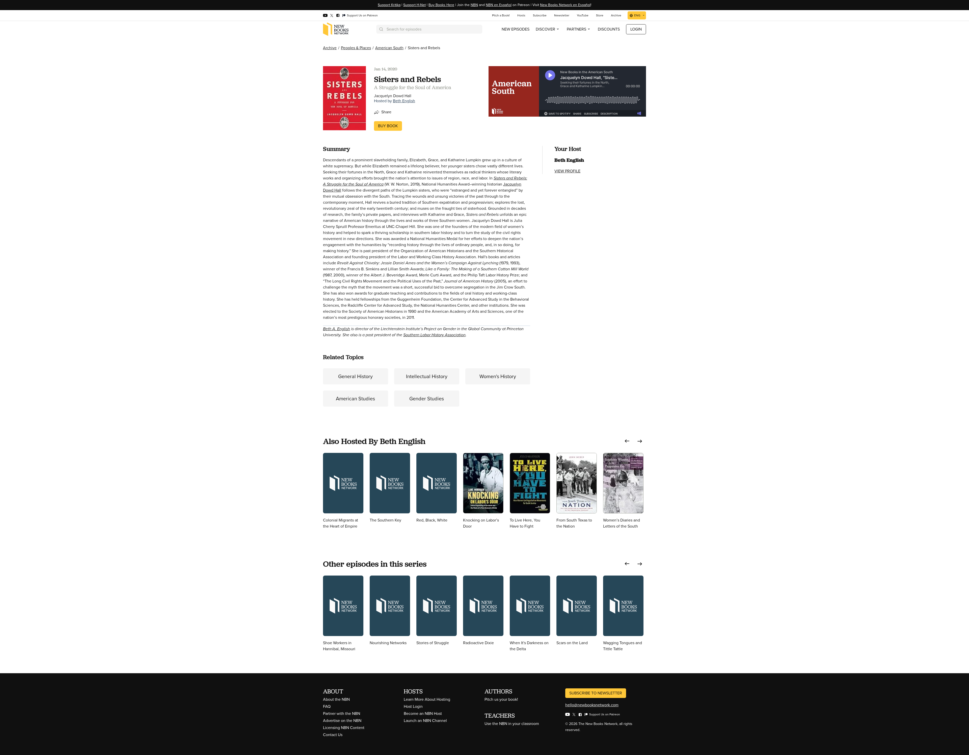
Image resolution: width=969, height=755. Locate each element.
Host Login (413, 706)
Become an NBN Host (423, 713)
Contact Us (332, 735)
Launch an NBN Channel (425, 720)
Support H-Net (414, 5)
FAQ (327, 706)
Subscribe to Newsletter (595, 693)
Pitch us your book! (501, 699)
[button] (627, 441)
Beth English (404, 101)
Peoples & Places (356, 48)
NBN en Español (499, 5)
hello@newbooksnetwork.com (591, 705)
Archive (330, 48)
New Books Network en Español (565, 5)
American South (389, 48)
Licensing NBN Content (343, 728)
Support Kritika (389, 5)
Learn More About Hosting (427, 699)
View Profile (567, 171)
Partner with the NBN (341, 713)
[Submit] (380, 29)
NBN (474, 5)
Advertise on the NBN (342, 720)
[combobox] (429, 29)
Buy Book (388, 126)
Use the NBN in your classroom (511, 723)
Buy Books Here (441, 5)
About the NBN (336, 699)
